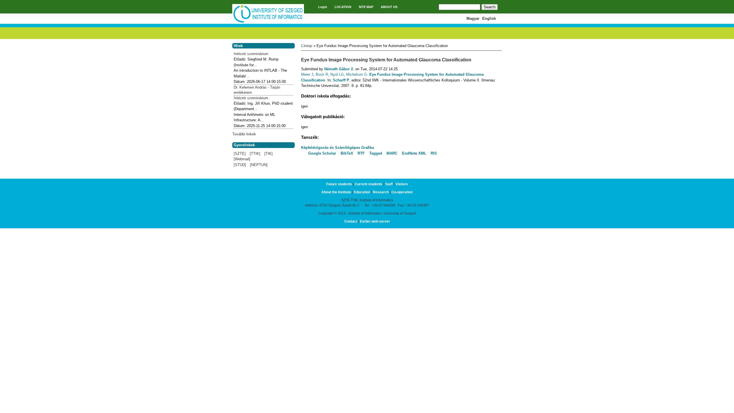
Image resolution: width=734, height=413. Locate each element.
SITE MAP (366, 7)
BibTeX (347, 153)
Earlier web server (375, 221)
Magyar (472, 18)
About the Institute (336, 192)
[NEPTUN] (259, 165)
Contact (350, 221)
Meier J (307, 74)
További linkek (244, 134)
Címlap (306, 46)
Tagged (375, 153)
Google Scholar (322, 153)
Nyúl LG (337, 74)
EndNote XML (414, 153)
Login (322, 7)
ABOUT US (389, 7)
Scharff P (341, 80)
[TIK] (268, 153)
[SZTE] (240, 153)
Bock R (322, 74)
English (489, 18)
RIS (434, 153)
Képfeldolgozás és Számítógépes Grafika (337, 147)
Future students (339, 184)
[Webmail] (242, 159)
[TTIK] (255, 153)
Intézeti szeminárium (251, 54)
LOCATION (343, 7)
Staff (389, 184)
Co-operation (402, 192)
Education (362, 192)
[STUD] (240, 165)
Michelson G (356, 74)
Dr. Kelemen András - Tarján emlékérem (257, 90)
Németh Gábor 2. (339, 69)
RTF (361, 153)
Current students (368, 184)
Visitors (401, 184)
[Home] (268, 22)
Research (381, 192)
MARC (391, 153)
